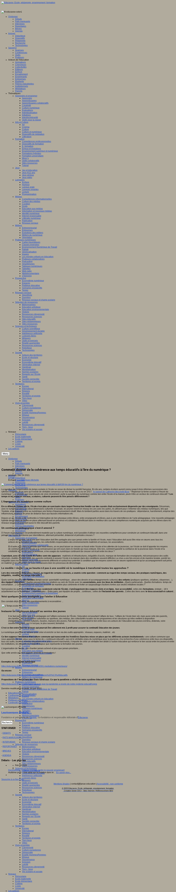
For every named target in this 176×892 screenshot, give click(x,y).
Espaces (26, 725)
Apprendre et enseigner (26, 538)
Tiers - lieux (27, 869)
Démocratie (27, 852)
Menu (5, 453)
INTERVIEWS (9, 742)
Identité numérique (31, 655)
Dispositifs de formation (33, 586)
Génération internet (31, 807)
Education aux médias (32, 651)
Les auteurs (13, 891)
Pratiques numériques (25, 682)
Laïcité (25, 864)
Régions (26, 833)
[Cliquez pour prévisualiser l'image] (42, 484)
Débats (11, 477)
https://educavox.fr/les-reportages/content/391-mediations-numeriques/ (34, 666)
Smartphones (28, 706)
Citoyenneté (27, 847)
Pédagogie (20, 483)
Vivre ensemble (22, 845)
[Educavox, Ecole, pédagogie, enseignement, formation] (28, 2)
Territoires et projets (31, 823)
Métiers (18, 667)
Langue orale (28, 629)
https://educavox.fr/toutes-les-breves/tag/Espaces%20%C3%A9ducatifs (34, 675)
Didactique (20, 478)
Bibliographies (29, 747)
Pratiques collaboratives (33, 701)
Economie (26, 802)
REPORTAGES (10, 746)
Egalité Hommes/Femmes (34, 855)
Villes (24, 843)
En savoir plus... (63, 772)
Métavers (26, 780)
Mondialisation (29, 811)
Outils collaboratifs (30, 603)
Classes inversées (30, 687)
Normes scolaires (30, 814)
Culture (25, 571)
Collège (19, 883)
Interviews (20, 466)
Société (18, 795)
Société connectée (30, 821)
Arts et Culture (21, 564)
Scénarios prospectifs (32, 730)
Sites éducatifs (29, 761)
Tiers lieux (27, 840)
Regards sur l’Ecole (31, 816)
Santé (25, 819)
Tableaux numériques (32, 708)
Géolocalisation (29, 694)
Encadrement (21, 516)
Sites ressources (29, 605)
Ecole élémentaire (23, 881)
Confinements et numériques (21, 695)
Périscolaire (20, 876)
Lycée (18, 886)
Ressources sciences (32, 759)
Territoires (19, 826)
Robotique (27, 790)
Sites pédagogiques (31, 763)
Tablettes (26, 711)
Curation (26, 646)
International (28, 831)
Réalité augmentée (31, 785)
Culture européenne (31, 850)
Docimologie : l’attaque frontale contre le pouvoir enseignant (36, 770)
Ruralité (25, 835)
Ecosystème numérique (33, 723)
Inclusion (26, 862)
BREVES (7, 751)
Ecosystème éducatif (31, 804)
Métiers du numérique (32, 677)
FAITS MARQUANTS (12, 737)
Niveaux (12, 874)
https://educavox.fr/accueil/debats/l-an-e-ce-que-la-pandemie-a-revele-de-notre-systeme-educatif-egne (49, 684)
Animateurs (20, 504)
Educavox (83, 717)
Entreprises (27, 672)
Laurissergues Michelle (28, 480)
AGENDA (6, 755)
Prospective (20, 720)
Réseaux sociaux (23, 735)
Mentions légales (62, 784)
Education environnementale (35, 751)
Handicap (26, 809)
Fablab (25, 691)
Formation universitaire (32, 598)
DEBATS (7, 733)
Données (26, 739)
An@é (33, 717)
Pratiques (19, 499)
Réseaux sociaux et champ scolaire (38, 742)
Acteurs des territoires (32, 797)
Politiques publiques (17, 700)
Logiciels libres (29, 778)
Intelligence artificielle (32, 775)
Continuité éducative (18, 702)
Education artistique (31, 749)
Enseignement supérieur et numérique (40, 593)
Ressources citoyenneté (33, 756)
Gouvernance (28, 859)
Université (20, 888)
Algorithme (27, 737)
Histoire (25, 754)
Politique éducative (31, 727)
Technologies (21, 487)
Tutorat (25, 607)
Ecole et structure (30, 799)
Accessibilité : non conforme (110, 784)
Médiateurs (20, 531)
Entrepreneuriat (29, 670)
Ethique (25, 857)
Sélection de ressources (26, 744)
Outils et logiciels (30, 783)
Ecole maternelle (23, 879)
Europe (25, 828)
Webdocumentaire (30, 715)
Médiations (13, 698)
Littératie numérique (31, 660)
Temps (25, 732)
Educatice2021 (15, 693)
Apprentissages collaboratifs (35, 545)
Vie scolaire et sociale (32, 871)
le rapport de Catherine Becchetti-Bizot (111, 491)
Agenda (19, 473)
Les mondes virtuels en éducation (37, 699)
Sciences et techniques (26, 768)
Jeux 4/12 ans (28, 615)
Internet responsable (31, 658)
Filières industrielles (24, 526)
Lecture (25, 634)
